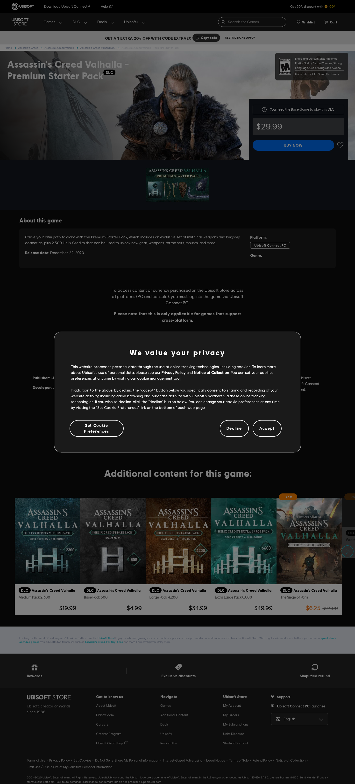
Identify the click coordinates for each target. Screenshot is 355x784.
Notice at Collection (211, 372)
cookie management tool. (159, 378)
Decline (234, 428)
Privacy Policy (173, 372)
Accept (267, 428)
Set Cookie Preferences (96, 428)
